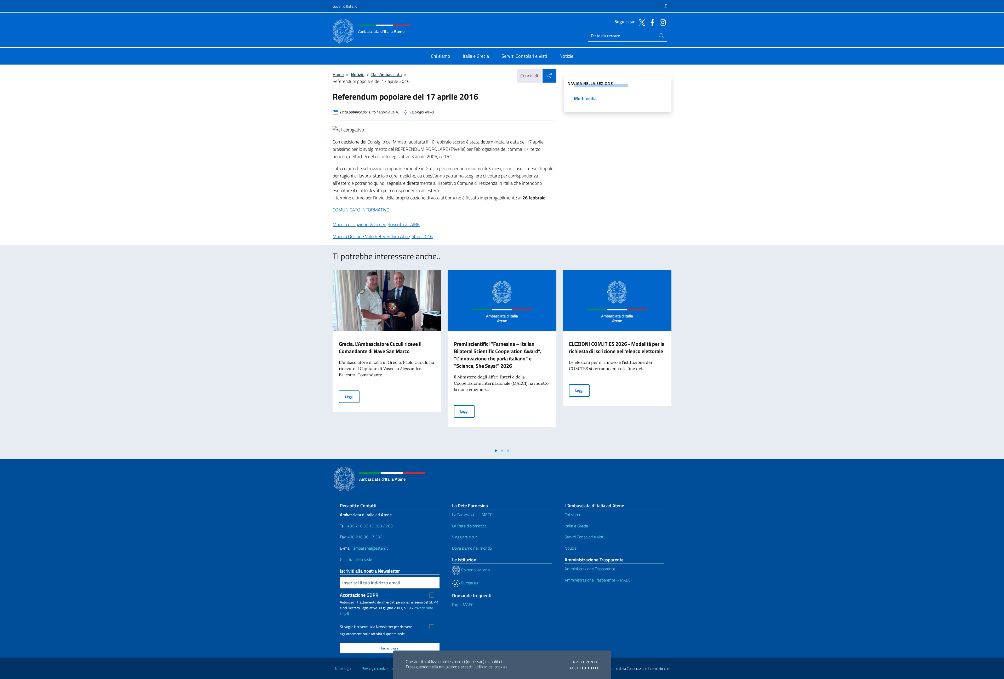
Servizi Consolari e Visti (584, 537)
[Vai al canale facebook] (651, 22)
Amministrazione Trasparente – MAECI (598, 580)
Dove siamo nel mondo (472, 548)
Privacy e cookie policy (380, 668)
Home (338, 74)
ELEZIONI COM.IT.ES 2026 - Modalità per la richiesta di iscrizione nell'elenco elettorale (616, 347)
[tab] (496, 451)
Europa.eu (469, 583)
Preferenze (585, 662)
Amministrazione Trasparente (589, 569)
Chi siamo (572, 514)
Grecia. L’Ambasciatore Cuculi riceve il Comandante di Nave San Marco (380, 347)
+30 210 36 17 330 (365, 537)
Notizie (357, 74)
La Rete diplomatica (469, 526)
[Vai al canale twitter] (640, 22)
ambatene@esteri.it (370, 548)
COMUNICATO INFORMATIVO (361, 209)
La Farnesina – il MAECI (472, 514)
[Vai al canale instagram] (661, 22)
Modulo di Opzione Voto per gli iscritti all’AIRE (376, 224)
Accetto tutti (583, 668)
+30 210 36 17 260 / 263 (370, 526)
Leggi (352, 396)
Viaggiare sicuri (464, 537)
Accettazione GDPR (359, 595)
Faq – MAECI (463, 604)
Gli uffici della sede (356, 559)
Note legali (343, 668)
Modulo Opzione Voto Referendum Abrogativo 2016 (383, 236)
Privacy (419, 608)
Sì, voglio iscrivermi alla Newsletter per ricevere (376, 627)
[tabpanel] (387, 358)
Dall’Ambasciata (386, 74)
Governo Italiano (345, 6)
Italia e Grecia (576, 526)
